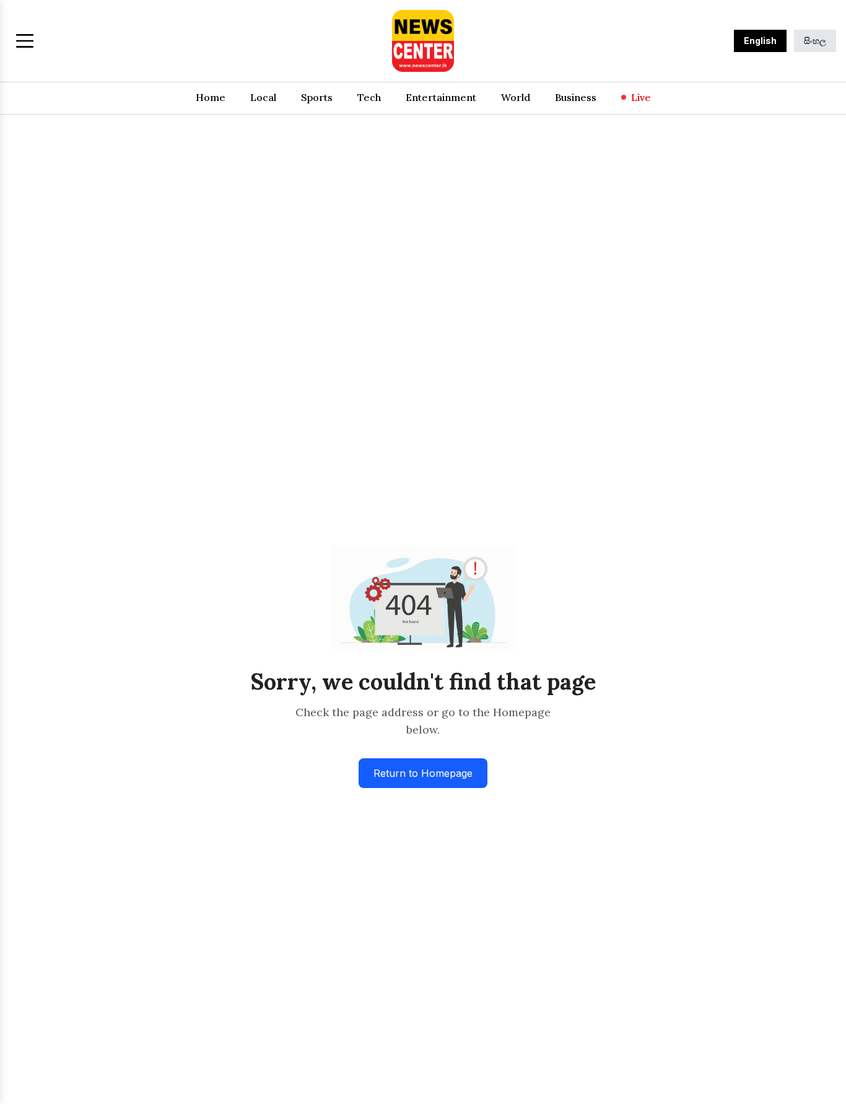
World (515, 97)
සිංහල (815, 40)
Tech (369, 97)
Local (263, 97)
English (760, 40)
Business (575, 97)
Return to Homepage (423, 773)
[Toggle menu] (25, 41)
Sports (317, 97)
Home (210, 97)
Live (641, 97)
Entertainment (441, 97)
